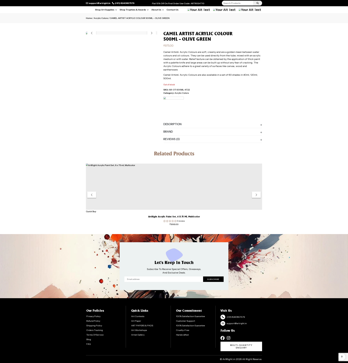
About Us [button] (156, 9)
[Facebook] (222, 338)
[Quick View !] (177, 206)
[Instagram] (228, 338)
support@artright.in (99, 3)
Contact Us (172, 9)
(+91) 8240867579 (124, 3)
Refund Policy (93, 321)
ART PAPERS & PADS (142, 325)
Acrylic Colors (101, 18)
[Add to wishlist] (171, 206)
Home (89, 18)
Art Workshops (139, 330)
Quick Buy (91, 211)
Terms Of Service (95, 334)
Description (172, 124)
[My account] (199, 9)
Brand (168, 131)
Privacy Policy (93, 316)
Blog (88, 339)
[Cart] (224, 9)
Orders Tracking (94, 330)
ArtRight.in (229, 359)
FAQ (88, 344)
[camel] (173, 107)
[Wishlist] (250, 9)
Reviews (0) (171, 139)
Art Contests (137, 316)
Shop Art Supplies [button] (104, 9)
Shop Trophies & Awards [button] (133, 9)
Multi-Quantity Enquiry (241, 346)
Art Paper (136, 321)
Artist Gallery (138, 334)
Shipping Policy (94, 325)
